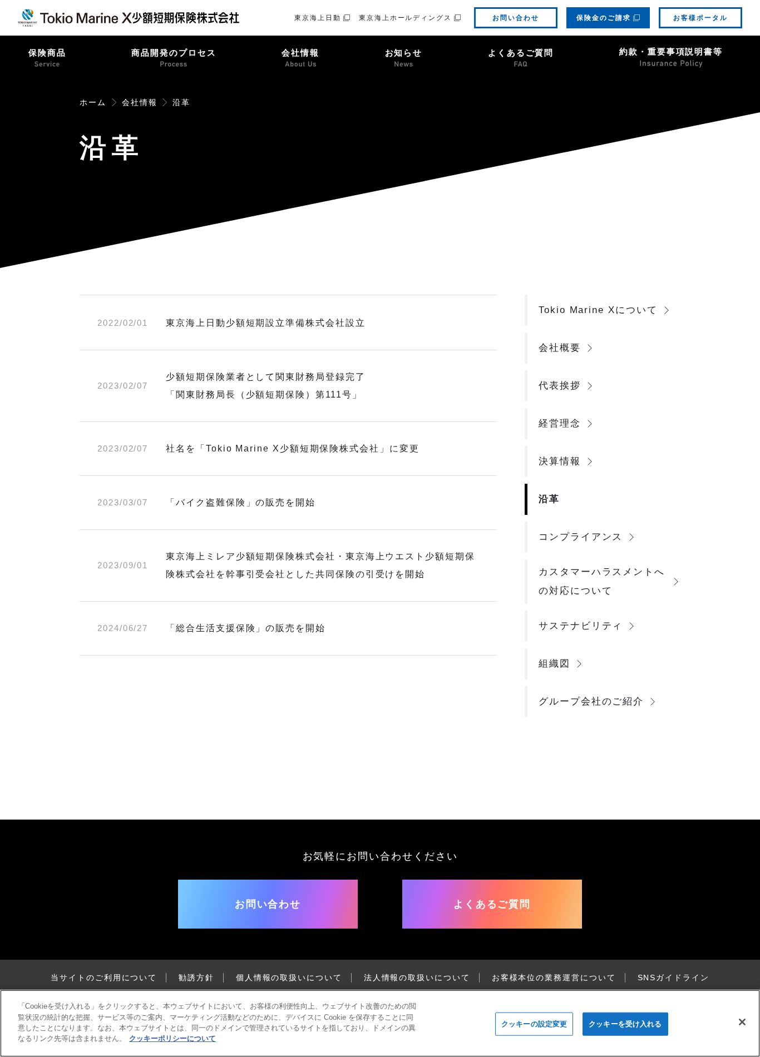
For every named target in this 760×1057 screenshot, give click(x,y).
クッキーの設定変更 (534, 1024)
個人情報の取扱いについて (289, 977)
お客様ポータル (700, 18)
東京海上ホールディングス (405, 18)
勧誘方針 (196, 977)
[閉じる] (742, 1022)
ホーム (93, 102)
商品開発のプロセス (173, 52)
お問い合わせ (515, 18)
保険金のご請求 (603, 18)
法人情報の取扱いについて (417, 977)
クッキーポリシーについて (172, 1038)
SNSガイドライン (673, 977)
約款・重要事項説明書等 (671, 51)
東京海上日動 (317, 18)
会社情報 (300, 52)
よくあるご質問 (521, 52)
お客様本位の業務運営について (554, 977)
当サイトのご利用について (104, 977)
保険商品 (47, 52)
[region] (380, 1023)
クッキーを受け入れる (625, 1024)
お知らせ (404, 52)
